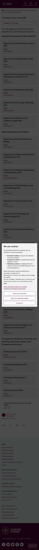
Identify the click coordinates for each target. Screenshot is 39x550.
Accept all (19, 303)
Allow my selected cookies (19, 298)
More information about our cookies (15, 287)
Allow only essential (19, 293)
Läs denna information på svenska (14, 289)
